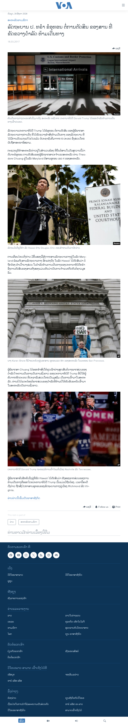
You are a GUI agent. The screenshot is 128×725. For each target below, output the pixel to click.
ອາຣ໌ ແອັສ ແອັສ (15, 681)
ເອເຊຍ (11, 622)
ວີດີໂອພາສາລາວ (15, 575)
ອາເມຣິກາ (12, 628)
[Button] (116, 48)
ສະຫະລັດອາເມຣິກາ (18, 20)
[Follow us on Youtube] (18, 555)
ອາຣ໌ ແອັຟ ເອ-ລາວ (74, 704)
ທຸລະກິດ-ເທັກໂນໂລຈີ (74, 622)
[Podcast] (49, 555)
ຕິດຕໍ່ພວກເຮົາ (14, 657)
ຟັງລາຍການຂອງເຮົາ (17, 598)
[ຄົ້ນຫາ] (105, 721)
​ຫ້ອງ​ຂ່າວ (12, 698)
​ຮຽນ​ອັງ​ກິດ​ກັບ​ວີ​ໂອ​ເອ (74, 698)
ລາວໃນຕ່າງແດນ (72, 615)
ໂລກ (10, 634)
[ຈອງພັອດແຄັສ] (56, 555)
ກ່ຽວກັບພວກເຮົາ (15, 651)
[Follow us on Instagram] (26, 555)
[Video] (48, 721)
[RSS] (41, 555)
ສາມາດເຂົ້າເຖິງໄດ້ (73, 710)
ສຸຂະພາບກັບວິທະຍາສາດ (76, 628)
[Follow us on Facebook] (11, 555)
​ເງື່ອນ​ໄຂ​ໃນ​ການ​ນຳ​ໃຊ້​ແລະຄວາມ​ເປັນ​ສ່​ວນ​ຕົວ (28, 704)
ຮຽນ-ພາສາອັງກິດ (73, 634)
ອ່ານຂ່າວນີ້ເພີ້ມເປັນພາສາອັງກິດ (24, 498)
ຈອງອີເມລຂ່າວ (72, 675)
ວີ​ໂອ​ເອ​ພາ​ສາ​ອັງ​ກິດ (16, 710)
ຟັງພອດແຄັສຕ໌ (72, 651)
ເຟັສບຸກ (11, 675)
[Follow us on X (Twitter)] (33, 555)
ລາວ (10, 615)
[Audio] (77, 721)
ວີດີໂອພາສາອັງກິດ (73, 575)
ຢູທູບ (10, 581)
